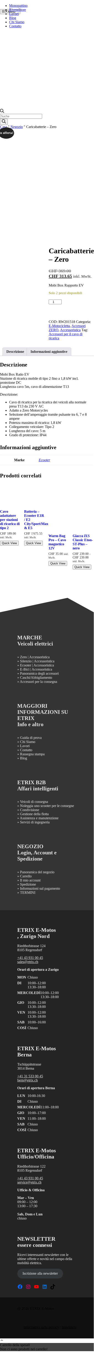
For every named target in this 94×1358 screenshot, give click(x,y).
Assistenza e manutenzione (39, 818)
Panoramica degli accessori (39, 673)
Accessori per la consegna (38, 682)
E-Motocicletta (59, 326)
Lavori (14, 14)
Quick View (9, 543)
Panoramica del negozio (37, 872)
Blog (12, 18)
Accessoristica (70, 330)
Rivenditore (17, 10)
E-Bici (24, 669)
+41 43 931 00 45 (30, 958)
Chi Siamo (16, 22)
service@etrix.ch (29, 1182)
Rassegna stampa (32, 754)
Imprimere (69, 1327)
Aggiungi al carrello (69, 308)
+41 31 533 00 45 (30, 1076)
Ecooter (44, 460)
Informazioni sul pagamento (40, 888)
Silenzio (26, 661)
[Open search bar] (2, 112)
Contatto (15, 26)
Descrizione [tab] (15, 352)
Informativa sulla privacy (41, 1327)
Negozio (16, 127)
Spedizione (28, 884)
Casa (3, 127)
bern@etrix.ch (27, 1080)
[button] (2, 1341)
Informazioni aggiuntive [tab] (48, 352)
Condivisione (29, 810)
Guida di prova (31, 738)
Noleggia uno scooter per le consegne (47, 806)
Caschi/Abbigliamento (36, 677)
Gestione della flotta (34, 814)
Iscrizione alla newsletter (40, 1273)
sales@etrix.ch (27, 962)
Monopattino (18, 6)
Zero (23, 657)
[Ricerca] (4, 122)
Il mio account (30, 880)
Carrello (26, 876)
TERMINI (27, 892)
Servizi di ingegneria (35, 822)
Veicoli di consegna (34, 802)
